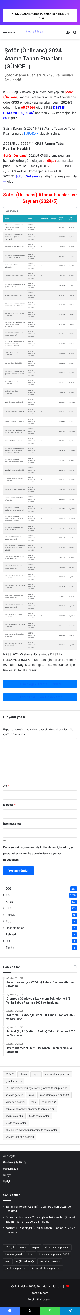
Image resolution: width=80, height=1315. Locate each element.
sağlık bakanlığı (14, 1115)
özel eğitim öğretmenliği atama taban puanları (32, 1129)
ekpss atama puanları (57, 1074)
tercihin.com (40, 1293)
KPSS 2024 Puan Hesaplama (40, 697)
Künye (7, 1175)
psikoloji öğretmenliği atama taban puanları (30, 1108)
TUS (8, 921)
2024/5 (10, 1074)
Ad (6, 785)
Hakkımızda (10, 1168)
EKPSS (10, 914)
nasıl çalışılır (49, 1101)
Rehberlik (12, 934)
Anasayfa (9, 1156)
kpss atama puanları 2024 (54, 1095)
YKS (8, 895)
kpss (31, 1095)
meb (33, 1101)
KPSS (9, 901)
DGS (9, 888)
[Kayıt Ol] (68, 33)
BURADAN (31, 133)
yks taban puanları (16, 1122)
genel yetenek (14, 1081)
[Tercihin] (34, 32)
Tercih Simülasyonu (40, 1299)
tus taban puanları (39, 1115)
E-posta (9, 804)
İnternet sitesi (12, 823)
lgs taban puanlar (15, 1101)
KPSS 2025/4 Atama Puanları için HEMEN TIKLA (40, 16)
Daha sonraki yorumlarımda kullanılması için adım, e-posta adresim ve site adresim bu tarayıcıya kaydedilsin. (38, 853)
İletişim (7, 1181)
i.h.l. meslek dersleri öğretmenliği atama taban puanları (36, 1088)
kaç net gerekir (14, 1095)
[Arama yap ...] (75, 33)
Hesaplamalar (15, 927)
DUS (9, 941)
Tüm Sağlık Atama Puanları (40, 684)
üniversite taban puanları (20, 1136)
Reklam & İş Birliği (14, 1162)
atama (23, 1074)
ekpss (36, 1074)
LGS (8, 908)
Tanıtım (10, 947)
